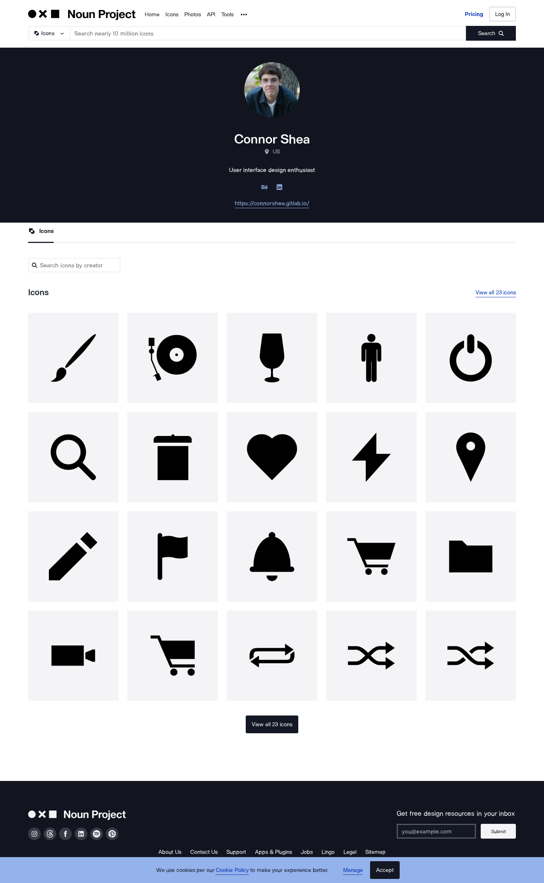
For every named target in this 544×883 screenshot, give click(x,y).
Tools (227, 14)
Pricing (474, 14)
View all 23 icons (496, 292)
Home (152, 14)
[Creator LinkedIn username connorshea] (279, 189)
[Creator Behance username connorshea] (264, 189)
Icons (171, 14)
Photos (192, 14)
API (211, 14)
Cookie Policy (232, 870)
